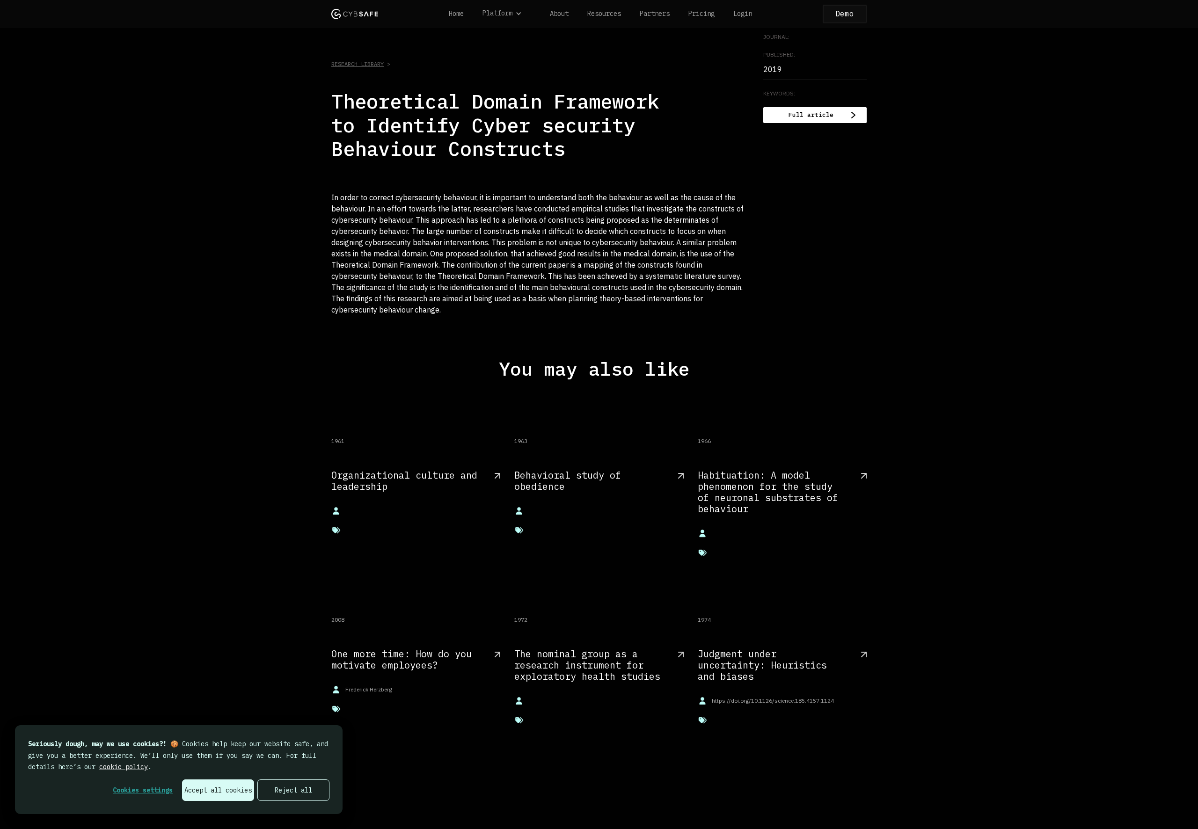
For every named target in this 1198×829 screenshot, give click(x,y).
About (559, 13)
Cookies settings (143, 790)
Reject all (293, 790)
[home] (354, 14)
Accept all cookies (218, 790)
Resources (604, 13)
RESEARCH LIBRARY (357, 63)
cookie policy (123, 767)
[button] (506, 14)
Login (742, 13)
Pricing (701, 13)
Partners (655, 13)
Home (456, 13)
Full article (811, 115)
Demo (844, 13)
